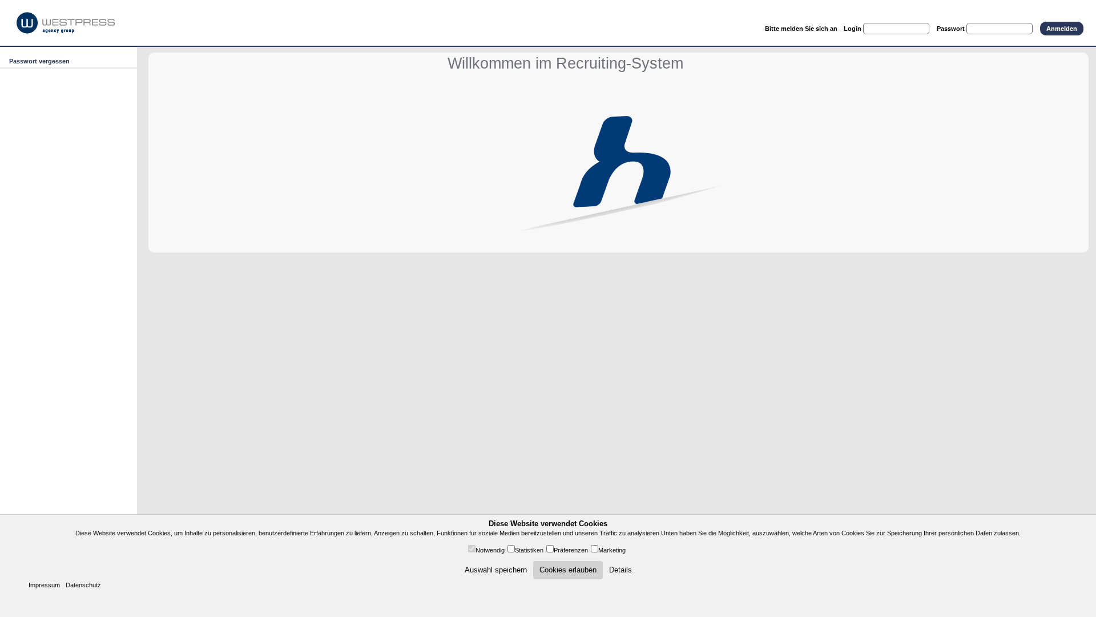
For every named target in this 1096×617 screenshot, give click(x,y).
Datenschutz (83, 585)
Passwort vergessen (39, 61)
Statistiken (529, 550)
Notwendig (490, 550)
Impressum (44, 585)
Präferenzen (571, 550)
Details (620, 570)
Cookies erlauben (568, 570)
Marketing (612, 550)
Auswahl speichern (496, 570)
